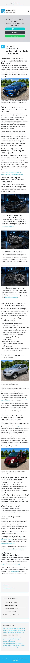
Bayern (16, 638)
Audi (4, 628)
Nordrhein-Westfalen (8, 647)
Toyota (9, 632)
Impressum (6, 585)
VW (21, 632)
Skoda (12, 632)
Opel (19, 630)
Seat (16, 632)
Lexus (20, 628)
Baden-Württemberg (8, 638)
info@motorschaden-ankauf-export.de (15, 5)
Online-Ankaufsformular (17, 174)
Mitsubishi (11, 630)
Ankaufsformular (15, 571)
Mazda (23, 628)
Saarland (20, 643)
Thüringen (16, 647)
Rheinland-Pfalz (14, 643)
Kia (17, 628)
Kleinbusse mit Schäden (11, 602)
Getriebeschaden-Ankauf (11, 263)
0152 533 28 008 (16, 3)
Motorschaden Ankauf (10, 611)
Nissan (16, 630)
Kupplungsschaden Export (11, 608)
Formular (15, 29)
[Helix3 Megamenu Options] (28, 11)
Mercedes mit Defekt (18, 549)
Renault (5, 632)
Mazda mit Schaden (6, 549)
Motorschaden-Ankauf (7, 226)
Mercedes (6, 630)
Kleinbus (20, 427)
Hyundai (14, 628)
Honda (10, 628)
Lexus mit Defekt (21, 548)
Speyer (11, 539)
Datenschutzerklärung (8, 588)
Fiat (23, 632)
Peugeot (22, 630)
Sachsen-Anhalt (11, 645)
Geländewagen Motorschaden (12, 615)
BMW (7, 628)
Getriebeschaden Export (11, 605)
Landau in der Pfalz (12, 538)
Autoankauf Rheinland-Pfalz (8, 543)
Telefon (15, 32)
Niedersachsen (14, 640)
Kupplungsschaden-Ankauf (11, 297)
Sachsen (5, 645)
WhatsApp (15, 36)
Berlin (19, 638)
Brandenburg (6, 640)
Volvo (18, 632)
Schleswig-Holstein (20, 645)
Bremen (20, 640)
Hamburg (5, 641)
